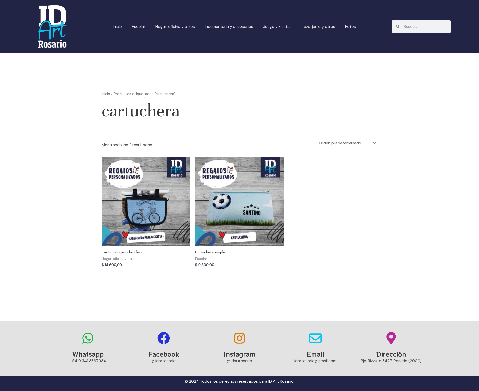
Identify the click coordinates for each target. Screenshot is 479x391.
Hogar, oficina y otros (175, 26)
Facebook (163, 353)
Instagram (239, 353)
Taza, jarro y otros (318, 26)
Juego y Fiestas (277, 26)
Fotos (350, 26)
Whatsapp (88, 353)
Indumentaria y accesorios (229, 26)
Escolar (138, 26)
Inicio (117, 26)
